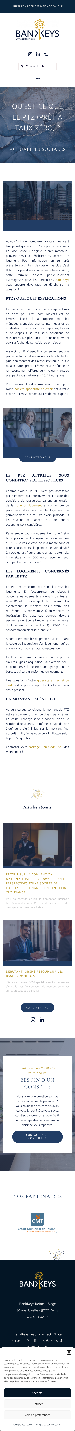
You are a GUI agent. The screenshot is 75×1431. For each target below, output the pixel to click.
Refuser (37, 1404)
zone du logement (28, 505)
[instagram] (30, 54)
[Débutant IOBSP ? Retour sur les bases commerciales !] (37, 940)
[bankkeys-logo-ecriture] (37, 29)
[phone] (46, 54)
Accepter (37, 1393)
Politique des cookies (23, 1425)
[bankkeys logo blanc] (38, 1280)
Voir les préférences (38, 1415)
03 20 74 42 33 (37, 1317)
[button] (69, 1352)
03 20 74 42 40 (37, 1347)
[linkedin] (38, 54)
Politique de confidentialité (47, 1425)
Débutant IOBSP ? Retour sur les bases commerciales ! (34, 974)
